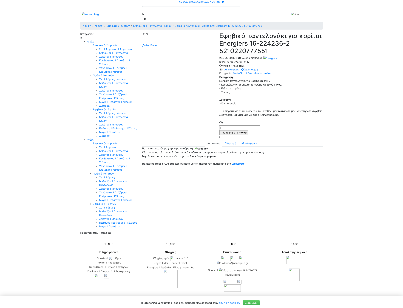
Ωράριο (212, 270)
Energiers (152, 267)
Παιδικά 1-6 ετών (103, 75)
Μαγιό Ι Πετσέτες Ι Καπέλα (115, 101)
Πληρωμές (107, 271)
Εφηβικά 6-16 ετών (104, 109)
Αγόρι (90, 139)
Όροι (118, 258)
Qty (221, 122)
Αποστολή (213, 143)
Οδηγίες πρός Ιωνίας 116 (170, 258)
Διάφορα (104, 105)
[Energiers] (270, 57)
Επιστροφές (123, 271)
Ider (166, 263)
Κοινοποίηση (250, 69)
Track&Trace (97, 267)
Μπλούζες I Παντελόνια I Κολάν (252, 73)
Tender (174, 263)
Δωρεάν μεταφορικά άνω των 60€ (200, 1)
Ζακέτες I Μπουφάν (111, 56)
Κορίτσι (91, 41)
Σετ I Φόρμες (107, 177)
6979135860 (232, 274)
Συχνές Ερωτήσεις (117, 267)
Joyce (157, 263)
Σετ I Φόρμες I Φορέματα (114, 79)
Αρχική (87, 25)
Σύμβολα (165, 267)
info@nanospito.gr (237, 263)
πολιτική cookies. (229, 302)
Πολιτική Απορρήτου (108, 262)
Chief (184, 263)
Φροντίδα (188, 267)
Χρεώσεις (238, 163)
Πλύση (177, 267)
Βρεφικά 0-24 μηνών (105, 45)
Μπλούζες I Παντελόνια (113, 52)
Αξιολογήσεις (249, 143)
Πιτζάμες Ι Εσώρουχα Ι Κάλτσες (118, 128)
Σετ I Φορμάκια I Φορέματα (115, 49)
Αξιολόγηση (231, 69)
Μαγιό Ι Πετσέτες (109, 132)
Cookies (102, 258)
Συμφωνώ (251, 302)
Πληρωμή (230, 143)
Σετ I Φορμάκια (108, 147)
